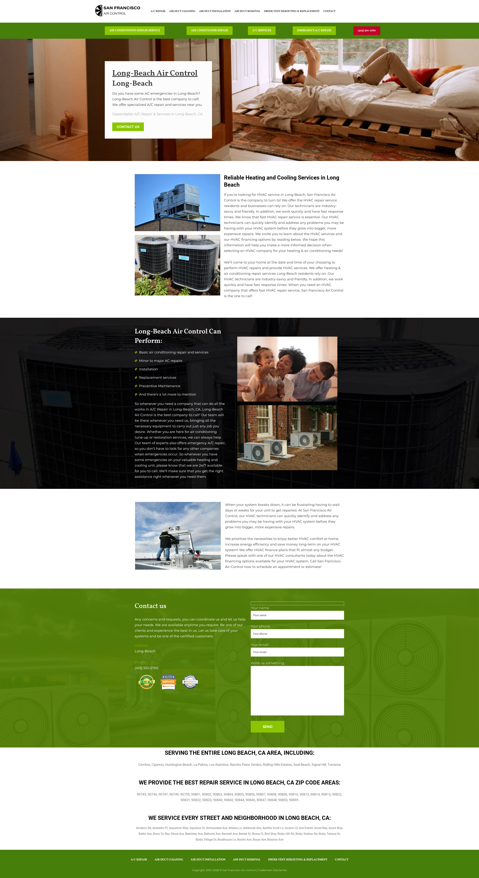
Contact (329, 11)
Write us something (267, 663)
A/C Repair (158, 11)
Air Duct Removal (247, 11)
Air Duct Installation (215, 11)
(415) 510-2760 (146, 668)
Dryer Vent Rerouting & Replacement (292, 11)
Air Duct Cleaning (182, 11)
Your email (260, 645)
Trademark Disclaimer (272, 870)
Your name (260, 608)
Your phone (260, 626)
